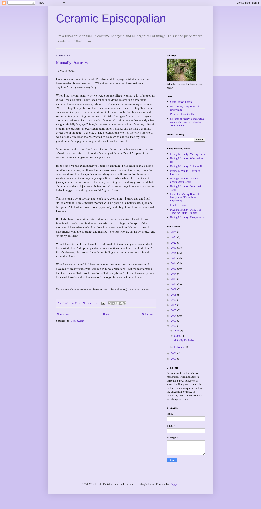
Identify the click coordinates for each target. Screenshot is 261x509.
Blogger (174, 484)
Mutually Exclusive (72, 62)
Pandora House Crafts (182, 114)
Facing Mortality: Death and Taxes (185, 187)
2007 (174, 300)
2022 (174, 242)
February (179, 347)
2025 (174, 232)
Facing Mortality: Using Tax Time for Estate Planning (185, 211)
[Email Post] (102, 303)
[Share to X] (117, 303)
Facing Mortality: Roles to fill (186, 166)
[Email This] (110, 303)
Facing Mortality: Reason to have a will (185, 172)
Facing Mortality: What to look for (187, 160)
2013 (174, 279)
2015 (174, 268)
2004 (174, 315)
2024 (174, 237)
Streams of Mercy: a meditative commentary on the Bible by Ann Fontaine (187, 122)
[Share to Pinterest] (124, 303)
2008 (174, 294)
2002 (174, 326)
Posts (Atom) (78, 320)
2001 (174, 353)
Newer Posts (63, 314)
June (177, 330)
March (178, 335)
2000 (174, 358)
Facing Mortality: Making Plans (187, 154)
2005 (174, 310)
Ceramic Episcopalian (111, 18)
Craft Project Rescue (181, 102)
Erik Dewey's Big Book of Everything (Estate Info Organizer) (184, 197)
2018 (174, 253)
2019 (174, 247)
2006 (174, 305)
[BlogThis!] (113, 303)
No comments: (90, 303)
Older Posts (148, 314)
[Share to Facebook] (120, 303)
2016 (174, 263)
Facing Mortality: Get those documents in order (185, 180)
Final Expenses (178, 205)
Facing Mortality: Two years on (187, 217)
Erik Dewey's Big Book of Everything (184, 108)
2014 (174, 273)
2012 (174, 284)
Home (106, 314)
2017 (174, 258)
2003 (174, 320)
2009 (174, 289)
